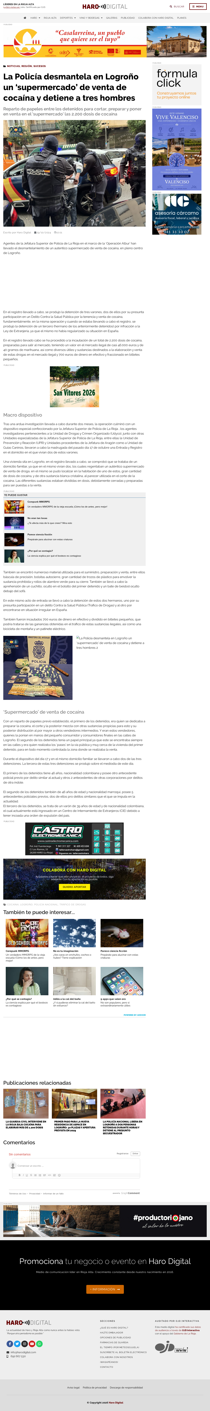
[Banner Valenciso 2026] (176, 188)
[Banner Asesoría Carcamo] (176, 232)
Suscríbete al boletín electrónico (123, 1352)
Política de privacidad (95, 1387)
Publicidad (128, 18)
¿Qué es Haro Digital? (114, 1328)
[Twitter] (17, 1344)
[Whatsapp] (39, 1344)
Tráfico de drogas (73, 904)
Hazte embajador (111, 1332)
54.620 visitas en (11, 7)
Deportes (66, 18)
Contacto (106, 1367)
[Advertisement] (74, 283)
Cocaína (13, 904)
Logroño (26, 904)
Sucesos (39, 66)
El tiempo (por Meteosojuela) (119, 1347)
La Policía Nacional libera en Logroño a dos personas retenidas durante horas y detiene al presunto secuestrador (122, 1127)
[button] (173, 51)
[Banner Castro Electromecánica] (74, 853)
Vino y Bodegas (89, 18)
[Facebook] (10, 1344)
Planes (181, 18)
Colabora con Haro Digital (156, 18)
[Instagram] (24, 1344)
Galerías (111, 18)
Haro (34, 18)
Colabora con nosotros (116, 1357)
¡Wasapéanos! (109, 1362)
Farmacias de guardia (114, 1342)
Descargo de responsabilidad (126, 1387)
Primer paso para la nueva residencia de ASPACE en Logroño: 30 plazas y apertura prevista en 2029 (74, 1126)
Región (26, 66)
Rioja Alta (50, 18)
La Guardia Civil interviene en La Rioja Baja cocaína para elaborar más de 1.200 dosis (26, 1124)
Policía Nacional (46, 904)
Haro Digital (116, 1402)
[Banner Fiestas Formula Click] (176, 103)
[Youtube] (32, 1344)
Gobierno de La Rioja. (185, 1333)
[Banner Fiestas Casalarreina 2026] (74, 405)
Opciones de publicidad (115, 1337)
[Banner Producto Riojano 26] (105, 1234)
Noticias (13, 66)
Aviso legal (73, 1387)
